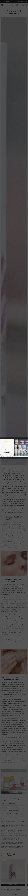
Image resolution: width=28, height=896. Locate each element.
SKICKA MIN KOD (7, 452)
